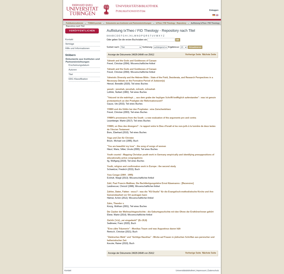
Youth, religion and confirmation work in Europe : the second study (141, 166)
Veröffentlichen (82, 30)
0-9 (108, 36)
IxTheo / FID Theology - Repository (171, 23)
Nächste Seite (209, 54)
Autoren (73, 69)
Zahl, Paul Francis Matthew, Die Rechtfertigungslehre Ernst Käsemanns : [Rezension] (150, 183)
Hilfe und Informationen (77, 48)
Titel (71, 74)
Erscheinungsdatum (79, 65)
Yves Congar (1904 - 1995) (120, 175)
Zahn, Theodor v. (115, 203)
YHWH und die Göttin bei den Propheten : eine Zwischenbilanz (139, 109)
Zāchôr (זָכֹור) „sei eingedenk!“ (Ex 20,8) (127, 220)
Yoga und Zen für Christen (120, 138)
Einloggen (213, 10)
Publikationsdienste (74, 23)
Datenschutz (213, 270)
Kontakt (69, 39)
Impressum (201, 270)
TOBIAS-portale (94, 23)
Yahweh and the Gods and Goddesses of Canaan (131, 60)
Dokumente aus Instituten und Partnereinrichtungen (128, 23)
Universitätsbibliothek (185, 270)
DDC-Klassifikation (78, 79)
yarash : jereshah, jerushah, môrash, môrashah (131, 89)
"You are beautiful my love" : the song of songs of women (136, 146)
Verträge (69, 43)
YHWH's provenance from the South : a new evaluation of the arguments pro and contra (151, 118)
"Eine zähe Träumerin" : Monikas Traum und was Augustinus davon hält (143, 228)
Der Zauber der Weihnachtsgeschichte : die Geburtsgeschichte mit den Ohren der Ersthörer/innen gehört (160, 211)
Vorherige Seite (193, 54)
